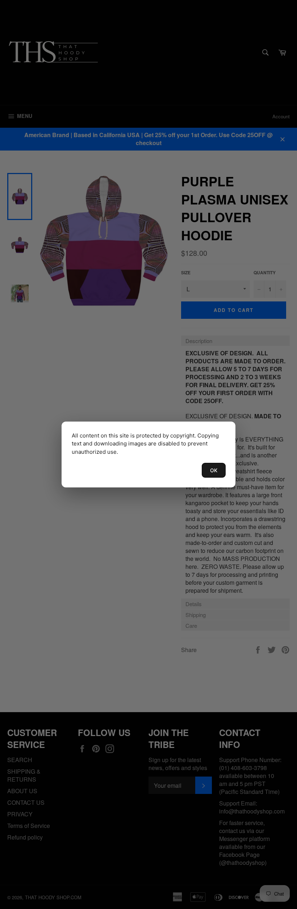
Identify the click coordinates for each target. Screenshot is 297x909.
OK (213, 470)
